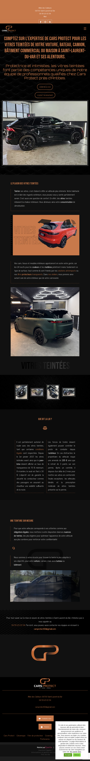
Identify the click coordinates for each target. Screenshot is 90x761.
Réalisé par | (45, 747)
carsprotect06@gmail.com (45, 706)
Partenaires (45, 738)
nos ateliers (53, 274)
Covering (48, 735)
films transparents (30, 274)
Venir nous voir (45, 87)
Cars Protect (9, 735)
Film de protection (35, 735)
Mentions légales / (45, 750)
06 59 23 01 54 (45, 13)
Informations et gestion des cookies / (45, 752)
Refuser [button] (76, 755)
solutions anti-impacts (66, 270)
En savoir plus (75, 752)
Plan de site (45, 754)
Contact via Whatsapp (45, 95)
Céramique (21, 735)
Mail (45, 16)
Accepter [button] (68, 755)
